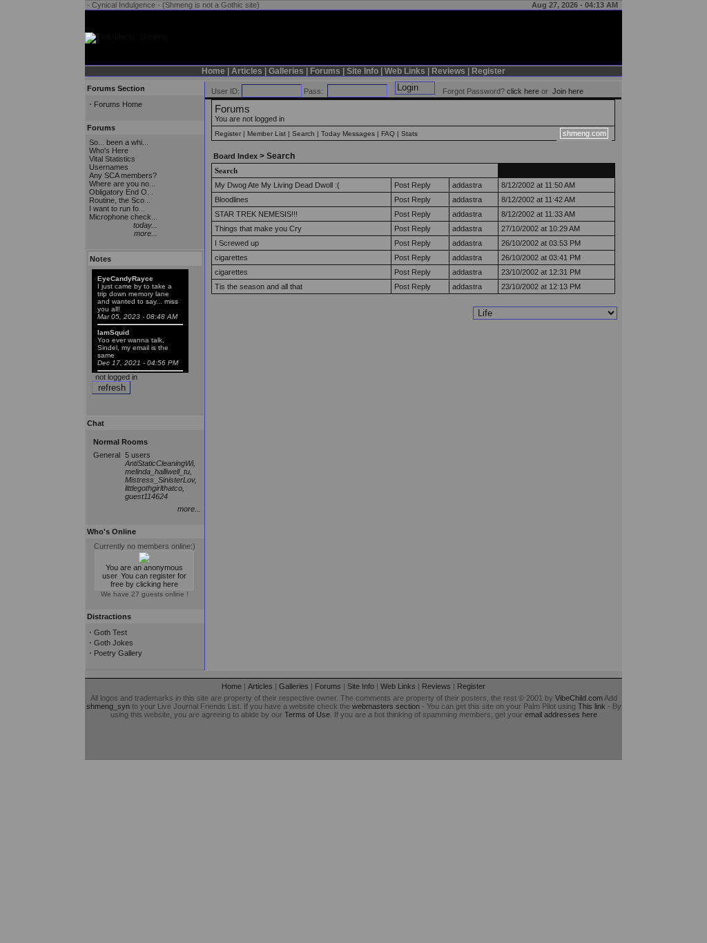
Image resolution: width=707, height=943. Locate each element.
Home (213, 71)
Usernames (108, 167)
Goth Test (110, 632)
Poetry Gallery (118, 653)
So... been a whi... (118, 142)
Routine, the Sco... (120, 200)
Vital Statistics (112, 159)
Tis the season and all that (258, 286)
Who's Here (108, 150)
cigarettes (231, 257)
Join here (567, 91)
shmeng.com (584, 133)
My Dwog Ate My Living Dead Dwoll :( (277, 185)
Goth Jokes (113, 643)
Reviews (448, 71)
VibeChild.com (579, 698)
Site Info (362, 71)
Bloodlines (232, 199)
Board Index (235, 156)
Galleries (286, 71)
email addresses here (561, 714)
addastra (467, 185)
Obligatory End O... (121, 192)
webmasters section (386, 706)
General (106, 455)
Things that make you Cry (258, 228)
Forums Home (118, 104)
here (170, 584)
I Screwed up (237, 243)
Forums (325, 71)
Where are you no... (122, 183)
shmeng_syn (108, 706)
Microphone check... (123, 217)
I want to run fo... (117, 208)
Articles (246, 71)
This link (592, 706)
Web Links (404, 71)
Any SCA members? (123, 175)
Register (488, 71)
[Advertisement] (541, 31)
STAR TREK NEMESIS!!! (256, 214)
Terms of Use (307, 714)
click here (523, 91)
